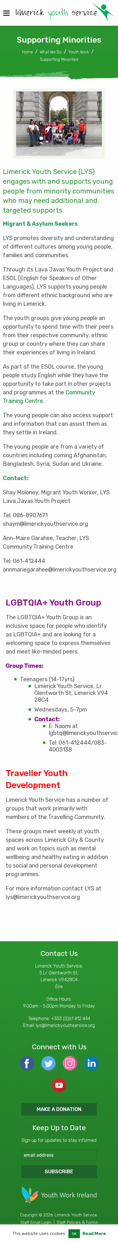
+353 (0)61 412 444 (70, 1018)
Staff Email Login (35, 1222)
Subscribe (59, 1171)
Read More (94, 1233)
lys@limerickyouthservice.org (65, 1025)
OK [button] (74, 1234)
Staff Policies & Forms (77, 1222)
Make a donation (59, 1109)
